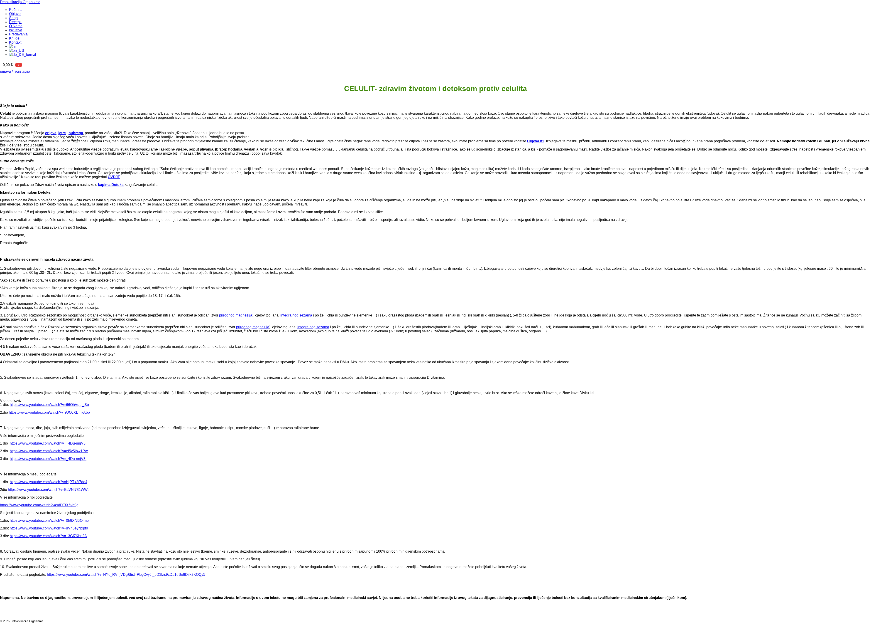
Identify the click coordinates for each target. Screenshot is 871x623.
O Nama (15, 26)
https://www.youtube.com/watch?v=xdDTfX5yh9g (39, 505)
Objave (15, 14)
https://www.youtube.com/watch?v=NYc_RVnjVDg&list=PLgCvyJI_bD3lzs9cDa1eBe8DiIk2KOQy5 (126, 574)
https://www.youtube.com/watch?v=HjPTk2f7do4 (48, 482)
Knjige (14, 38)
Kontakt (15, 42)
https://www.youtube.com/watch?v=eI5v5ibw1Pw (49, 451)
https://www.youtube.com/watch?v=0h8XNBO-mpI (50, 520)
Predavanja (18, 34)
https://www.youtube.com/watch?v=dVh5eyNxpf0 (49, 528)
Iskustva (15, 30)
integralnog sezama (296, 315)
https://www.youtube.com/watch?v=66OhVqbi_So (49, 405)
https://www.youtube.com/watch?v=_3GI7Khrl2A (48, 536)
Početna (15, 10)
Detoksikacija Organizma (20, 2)
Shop (13, 18)
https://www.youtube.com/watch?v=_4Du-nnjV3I (48, 443)
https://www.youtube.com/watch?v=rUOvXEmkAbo (49, 412)
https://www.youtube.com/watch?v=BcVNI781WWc (48, 490)
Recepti (15, 22)
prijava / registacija (15, 71)
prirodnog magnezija (235, 315)
